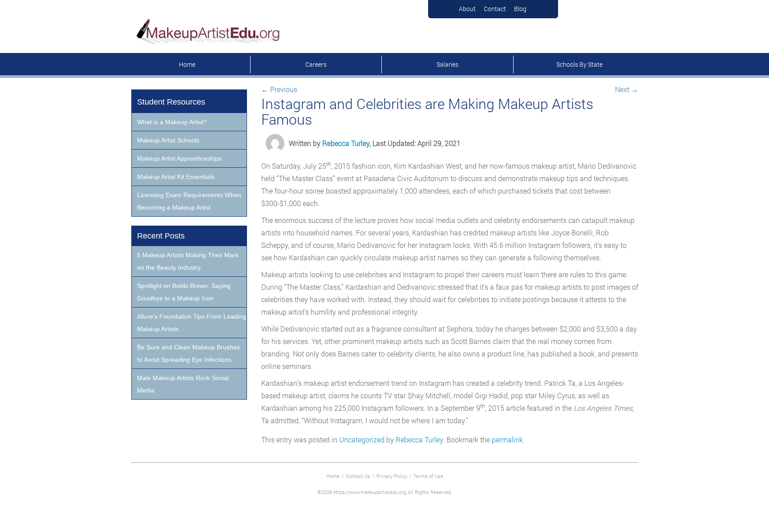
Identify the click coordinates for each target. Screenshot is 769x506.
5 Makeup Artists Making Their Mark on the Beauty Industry (188, 261)
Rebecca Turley (345, 143)
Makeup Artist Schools (168, 140)
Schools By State (579, 64)
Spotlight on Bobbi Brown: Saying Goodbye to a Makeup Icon (184, 292)
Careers (316, 64)
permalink (507, 439)
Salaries (447, 64)
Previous (279, 89)
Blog (520, 8)
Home (187, 64)
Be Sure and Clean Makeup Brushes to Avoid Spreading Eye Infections (188, 353)
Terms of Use (428, 476)
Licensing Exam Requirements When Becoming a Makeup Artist (189, 201)
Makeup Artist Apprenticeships (179, 158)
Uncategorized (361, 439)
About (467, 8)
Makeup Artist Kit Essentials (176, 176)
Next (626, 89)
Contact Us (358, 476)
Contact (495, 8)
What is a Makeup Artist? (172, 121)
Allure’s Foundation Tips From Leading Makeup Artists (191, 322)
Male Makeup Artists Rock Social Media (183, 384)
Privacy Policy (391, 476)
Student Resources (171, 101)
